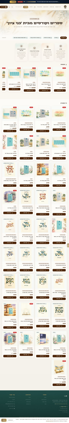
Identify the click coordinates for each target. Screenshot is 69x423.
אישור (4, 420)
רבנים (45, 397)
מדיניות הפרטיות (49, 421)
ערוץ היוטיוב (11, 408)
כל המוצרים (63, 37)
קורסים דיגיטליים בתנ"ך (35, 37)
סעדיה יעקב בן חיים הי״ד (63, 410)
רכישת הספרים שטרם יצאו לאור (20, 37)
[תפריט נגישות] (68, 245)
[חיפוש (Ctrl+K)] (12, 7)
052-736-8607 (10, 406)
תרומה (13, 399)
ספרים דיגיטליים (47, 37)
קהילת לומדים (28, 399)
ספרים (56, 37)
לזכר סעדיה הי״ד (10, 401)
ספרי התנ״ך (44, 401)
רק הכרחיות (10, 420)
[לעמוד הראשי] (65, 396)
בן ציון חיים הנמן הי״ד (63, 408)
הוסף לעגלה (59, 90)
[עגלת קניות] (9, 7)
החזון (30, 397)
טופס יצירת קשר (12, 397)
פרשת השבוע (44, 399)
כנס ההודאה (28, 401)
